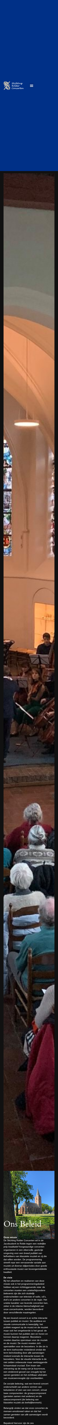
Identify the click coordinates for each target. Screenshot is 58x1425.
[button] (31, 85)
